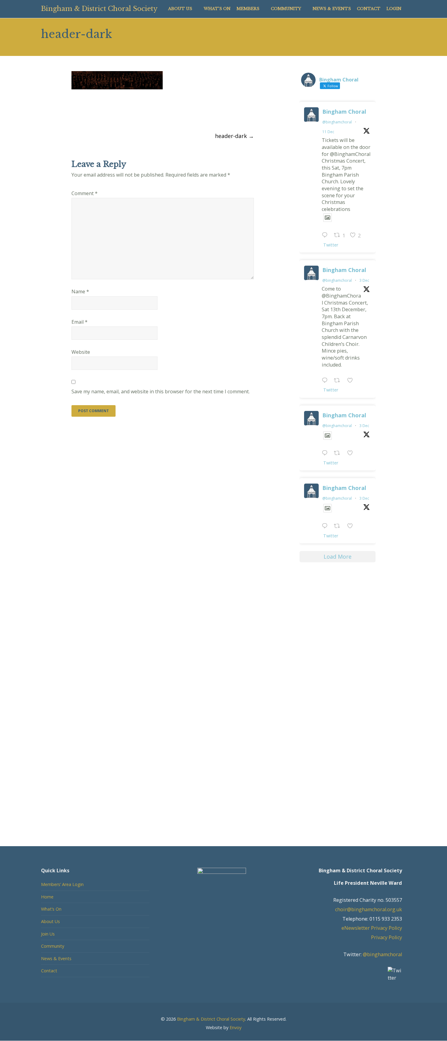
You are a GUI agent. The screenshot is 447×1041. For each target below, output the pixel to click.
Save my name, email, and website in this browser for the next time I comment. (160, 391)
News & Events (56, 958)
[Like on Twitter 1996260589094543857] (352, 526)
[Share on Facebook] (74, 112)
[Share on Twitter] (85, 112)
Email (79, 322)
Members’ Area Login (62, 884)
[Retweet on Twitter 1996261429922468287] (338, 380)
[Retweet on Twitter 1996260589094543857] (338, 526)
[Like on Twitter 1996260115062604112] (352, 453)
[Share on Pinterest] (107, 112)
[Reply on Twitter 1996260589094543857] (326, 526)
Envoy (235, 1027)
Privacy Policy (386, 937)
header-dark (234, 136)
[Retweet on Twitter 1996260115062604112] (338, 453)
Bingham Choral (344, 111)
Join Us (48, 934)
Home (47, 897)
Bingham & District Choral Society (99, 9)
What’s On (51, 909)
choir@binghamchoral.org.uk (368, 909)
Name (80, 291)
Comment (84, 193)
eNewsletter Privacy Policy (371, 928)
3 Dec (364, 280)
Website (80, 352)
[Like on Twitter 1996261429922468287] (352, 380)
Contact (49, 971)
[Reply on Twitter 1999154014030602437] (326, 235)
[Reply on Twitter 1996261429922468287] (326, 380)
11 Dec (328, 131)
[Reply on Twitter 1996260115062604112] (326, 453)
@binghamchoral (337, 122)
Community (52, 946)
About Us (50, 921)
